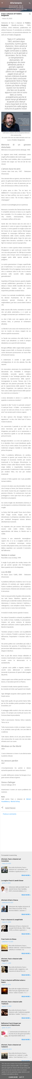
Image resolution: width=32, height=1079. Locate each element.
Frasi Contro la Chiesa (8, 939)
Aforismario (16, 3)
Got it (21, 1077)
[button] (30, 14)
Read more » (26, 875)
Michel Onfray (15, 801)
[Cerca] (30, 3)
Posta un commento (9, 814)
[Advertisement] (16, 833)
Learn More (13, 1077)
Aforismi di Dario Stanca (9, 900)
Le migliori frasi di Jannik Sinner (12, 880)
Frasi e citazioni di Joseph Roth (12, 919)
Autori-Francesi (10, 808)
